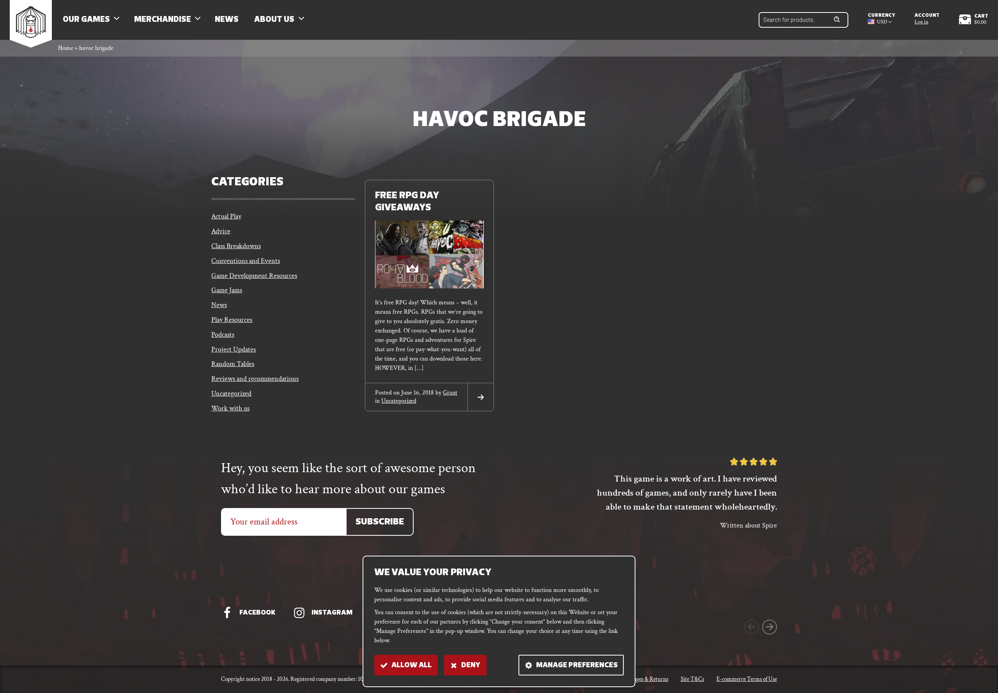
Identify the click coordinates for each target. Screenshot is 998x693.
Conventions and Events (245, 260)
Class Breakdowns (236, 246)
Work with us (230, 408)
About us (274, 20)
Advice (220, 231)
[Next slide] (769, 627)
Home (65, 48)
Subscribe (380, 522)
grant (450, 393)
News (227, 20)
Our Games (86, 20)
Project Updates (233, 349)
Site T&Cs (692, 679)
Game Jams (226, 290)
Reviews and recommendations (255, 378)
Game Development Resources (254, 275)
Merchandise (162, 20)
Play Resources (231, 319)
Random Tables (232, 363)
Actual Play (226, 216)
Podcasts (222, 334)
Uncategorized (231, 393)
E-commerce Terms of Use (747, 679)
